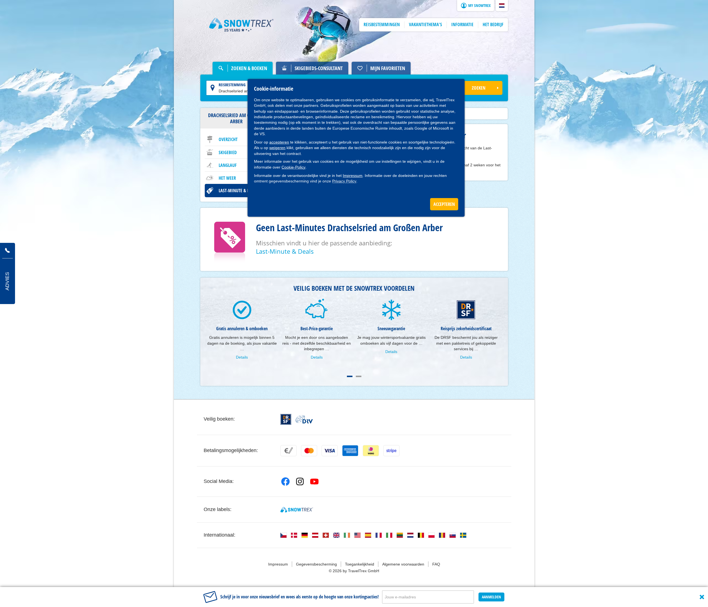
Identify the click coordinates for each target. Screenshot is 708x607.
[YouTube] (314, 482)
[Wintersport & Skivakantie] (241, 25)
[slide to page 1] (349, 376)
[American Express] (350, 450)
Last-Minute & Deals (238, 190)
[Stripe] (391, 450)
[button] (502, 5)
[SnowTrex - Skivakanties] (296, 509)
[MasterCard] (309, 450)
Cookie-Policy (293, 167)
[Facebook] (285, 482)
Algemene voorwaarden (403, 564)
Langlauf (228, 165)
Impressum (352, 175)
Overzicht (228, 139)
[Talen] (283, 535)
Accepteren (444, 204)
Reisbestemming (232, 84)
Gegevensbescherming (316, 564)
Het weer (227, 178)
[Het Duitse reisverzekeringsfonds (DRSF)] (285, 419)
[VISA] (330, 450)
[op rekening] (288, 450)
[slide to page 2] (358, 376)
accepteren (279, 142)
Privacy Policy (344, 181)
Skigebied (228, 152)
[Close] (702, 597)
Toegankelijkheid (359, 564)
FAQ (436, 564)
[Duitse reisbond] (304, 419)
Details (242, 357)
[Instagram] (300, 482)
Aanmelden (491, 596)
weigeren (277, 147)
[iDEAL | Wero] (371, 450)
